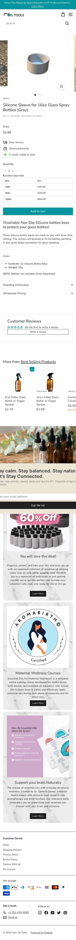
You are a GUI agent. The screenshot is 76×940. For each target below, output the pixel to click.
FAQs (6, 845)
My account (9, 869)
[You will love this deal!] (38, 520)
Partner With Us (12, 864)
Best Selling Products (38, 361)
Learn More (37, 6)
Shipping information (16, 285)
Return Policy (10, 859)
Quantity (8, 164)
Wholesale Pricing (14, 293)
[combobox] (38, 23)
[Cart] (63, 14)
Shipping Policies (12, 849)
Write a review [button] (38, 332)
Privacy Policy (10, 854)
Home (6, 98)
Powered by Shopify (41, 932)
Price (6, 126)
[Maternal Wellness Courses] (38, 637)
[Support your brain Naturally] (38, 746)
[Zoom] (61, 86)
